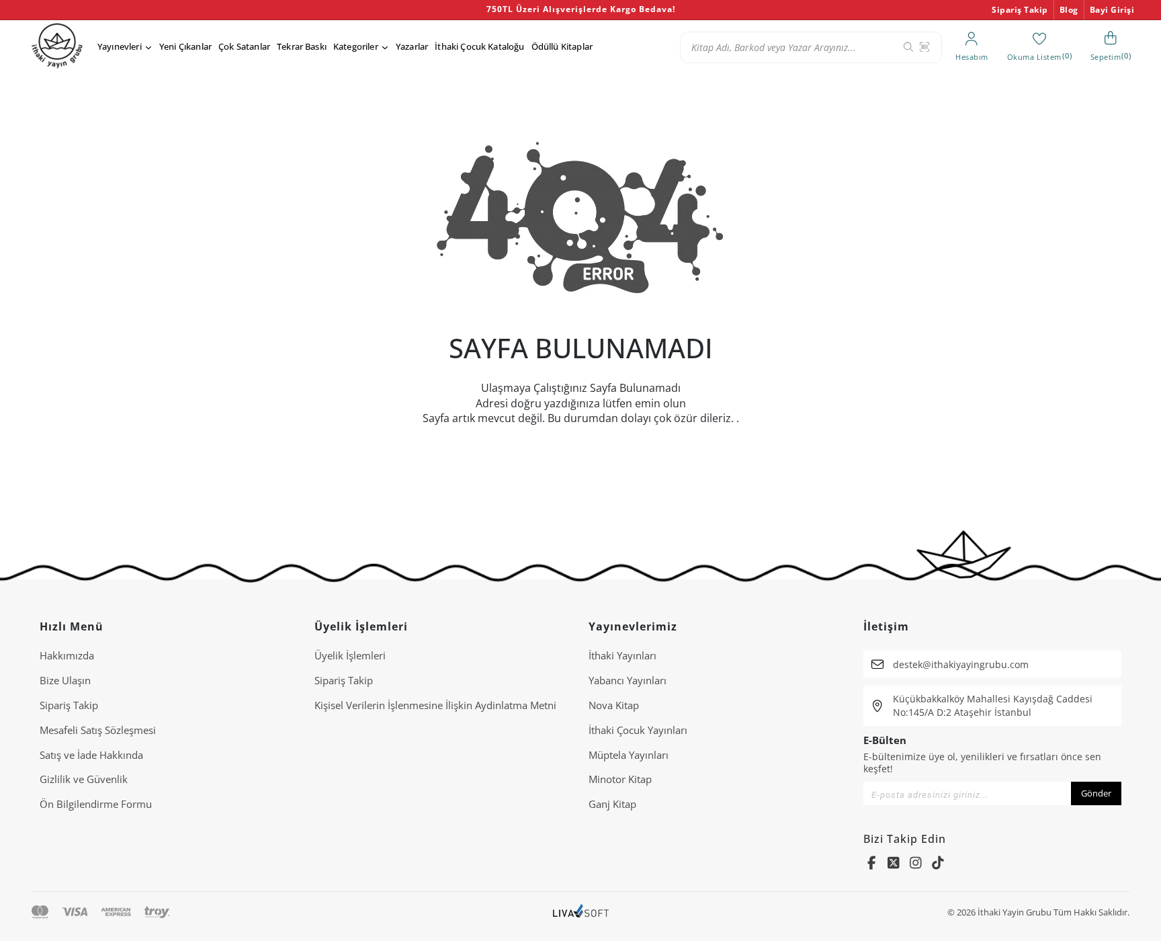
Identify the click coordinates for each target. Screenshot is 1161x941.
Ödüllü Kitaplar (562, 46)
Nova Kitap (614, 705)
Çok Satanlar (244, 46)
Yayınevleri (119, 46)
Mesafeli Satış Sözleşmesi (98, 730)
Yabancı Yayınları (627, 680)
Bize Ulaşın (65, 680)
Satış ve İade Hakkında (91, 755)
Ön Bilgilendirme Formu (96, 804)
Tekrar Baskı (302, 46)
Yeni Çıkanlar (185, 46)
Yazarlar (412, 46)
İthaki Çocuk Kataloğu (479, 46)
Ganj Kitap (612, 804)
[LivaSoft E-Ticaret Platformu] (581, 912)
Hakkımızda (67, 655)
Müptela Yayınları (629, 755)
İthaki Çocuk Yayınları (638, 730)
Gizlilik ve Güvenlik (84, 779)
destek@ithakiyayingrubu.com (961, 664)
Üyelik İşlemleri (350, 655)
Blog (1069, 9)
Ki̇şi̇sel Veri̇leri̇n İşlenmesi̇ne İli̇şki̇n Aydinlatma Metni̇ (435, 705)
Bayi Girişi (1112, 9)
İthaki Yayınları (622, 655)
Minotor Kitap (620, 779)
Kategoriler (355, 46)
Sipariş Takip (1020, 9)
